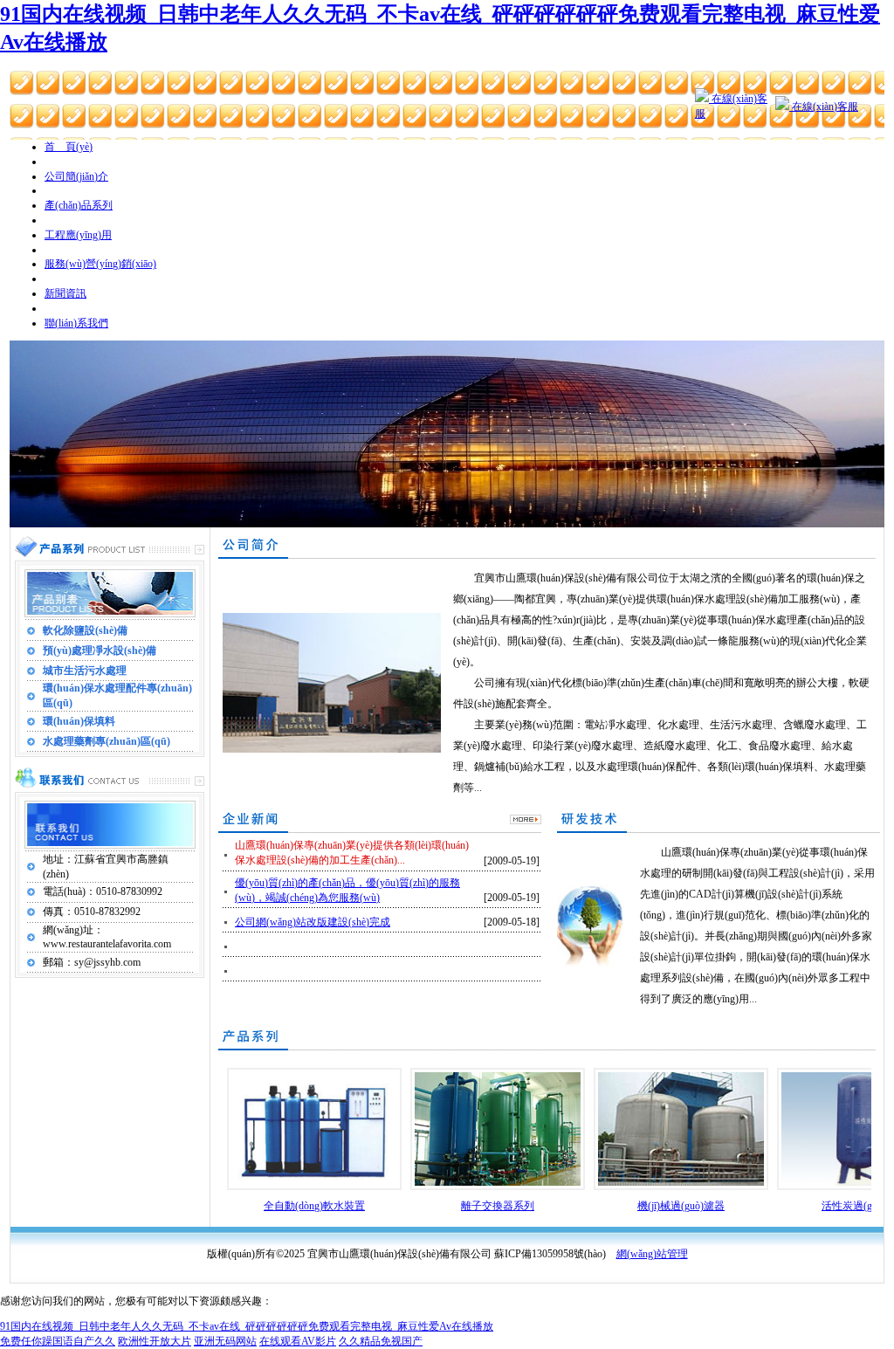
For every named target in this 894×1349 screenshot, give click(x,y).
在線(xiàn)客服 (823, 106)
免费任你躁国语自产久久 (57, 1341)
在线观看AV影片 (297, 1341)
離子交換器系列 (497, 1206)
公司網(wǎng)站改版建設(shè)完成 (312, 922)
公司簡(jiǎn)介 (76, 176)
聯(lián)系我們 (76, 323)
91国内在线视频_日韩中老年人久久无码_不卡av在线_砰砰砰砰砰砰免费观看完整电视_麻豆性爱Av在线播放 (246, 1326)
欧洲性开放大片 (154, 1341)
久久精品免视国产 (381, 1341)
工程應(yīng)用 (78, 235)
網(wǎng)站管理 (652, 1254)
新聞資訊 (65, 293)
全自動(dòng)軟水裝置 (314, 1206)
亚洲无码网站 (225, 1341)
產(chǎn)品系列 (79, 205)
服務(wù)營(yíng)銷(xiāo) (100, 264)
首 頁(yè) (69, 147)
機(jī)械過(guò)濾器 (681, 1206)
